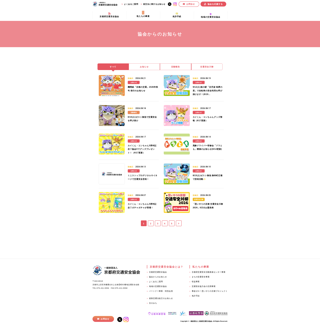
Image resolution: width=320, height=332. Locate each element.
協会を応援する (215, 4)
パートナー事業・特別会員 (161, 291)
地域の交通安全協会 (158, 286)
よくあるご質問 (131, 4)
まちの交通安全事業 (201, 277)
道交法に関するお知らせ (154, 4)
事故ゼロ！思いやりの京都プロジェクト (210, 291)
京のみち (153, 303)
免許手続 (196, 296)
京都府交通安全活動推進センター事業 (209, 272)
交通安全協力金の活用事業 (204, 286)
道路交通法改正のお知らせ (161, 298)
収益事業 (196, 281)
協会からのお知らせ (158, 277)
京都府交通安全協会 (158, 272)
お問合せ (190, 4)
